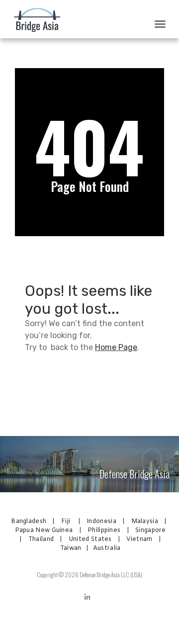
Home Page (116, 347)
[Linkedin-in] (87, 597)
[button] (160, 24)
